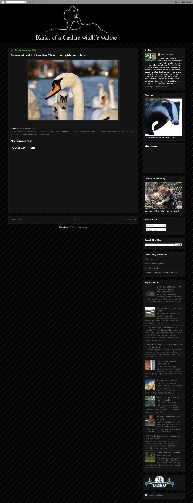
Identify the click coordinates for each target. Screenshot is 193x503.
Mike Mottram (167, 54)
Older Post (131, 219)
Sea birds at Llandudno (167, 380)
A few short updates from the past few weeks (169, 398)
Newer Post (16, 219)
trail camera (121, 131)
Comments (153, 230)
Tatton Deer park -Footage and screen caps (168, 454)
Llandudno (64, 131)
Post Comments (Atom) (78, 227)
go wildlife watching (42, 131)
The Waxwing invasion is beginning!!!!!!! (167, 362)
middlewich (73, 131)
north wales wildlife (103, 131)
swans (114, 131)
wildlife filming (27, 134)
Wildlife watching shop (155, 263)
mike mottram (84, 131)
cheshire (30, 131)
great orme (55, 131)
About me (149, 259)
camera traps (21, 131)
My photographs (152, 268)
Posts (151, 225)
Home (73, 219)
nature (92, 131)
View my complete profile (156, 86)
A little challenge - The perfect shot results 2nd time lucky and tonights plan (164, 329)
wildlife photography (42, 134)
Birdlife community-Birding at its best (161, 273)
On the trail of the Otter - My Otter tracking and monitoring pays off (169, 289)
